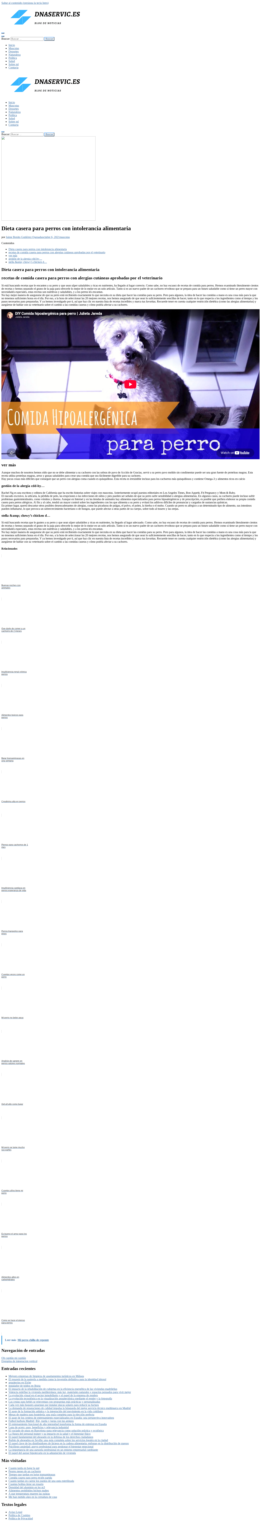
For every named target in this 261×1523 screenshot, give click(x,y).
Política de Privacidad (21, 1518)
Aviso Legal (15, 1512)
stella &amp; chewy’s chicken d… (28, 262)
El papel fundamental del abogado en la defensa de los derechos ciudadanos (51, 1436)
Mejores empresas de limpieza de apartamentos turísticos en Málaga (46, 1376)
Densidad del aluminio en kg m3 (27, 1487)
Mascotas (14, 48)
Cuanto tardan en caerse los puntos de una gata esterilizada (41, 1480)
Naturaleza (15, 54)
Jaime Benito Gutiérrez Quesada (24, 237)
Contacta (13, 67)
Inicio (12, 45)
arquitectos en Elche (20, 1382)
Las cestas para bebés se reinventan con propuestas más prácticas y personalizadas (54, 1401)
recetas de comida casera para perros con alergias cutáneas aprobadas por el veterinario (57, 252)
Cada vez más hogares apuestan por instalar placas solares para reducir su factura (54, 1404)
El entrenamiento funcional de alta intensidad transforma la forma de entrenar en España (58, 1424)
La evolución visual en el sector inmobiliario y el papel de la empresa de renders (53, 1395)
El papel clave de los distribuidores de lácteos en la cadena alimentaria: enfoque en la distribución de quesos (69, 1443)
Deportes (14, 51)
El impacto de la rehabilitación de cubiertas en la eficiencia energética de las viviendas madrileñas (63, 1388)
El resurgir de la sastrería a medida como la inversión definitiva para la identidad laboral (57, 1379)
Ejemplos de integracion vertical (19, 1361)
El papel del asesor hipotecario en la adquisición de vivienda (42, 1453)
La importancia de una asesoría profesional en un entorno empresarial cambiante (53, 1449)
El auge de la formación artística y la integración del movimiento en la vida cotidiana (56, 1411)
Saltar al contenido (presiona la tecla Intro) (25, 2)
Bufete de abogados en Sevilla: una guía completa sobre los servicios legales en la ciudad (58, 1440)
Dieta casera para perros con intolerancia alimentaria (38, 249)
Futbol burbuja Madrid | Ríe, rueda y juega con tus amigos (41, 1420)
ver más (13, 255)
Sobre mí (14, 64)
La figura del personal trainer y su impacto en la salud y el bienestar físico (50, 1433)
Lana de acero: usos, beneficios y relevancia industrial (39, 1427)
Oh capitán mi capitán (13, 1357)
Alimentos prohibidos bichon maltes (29, 1490)
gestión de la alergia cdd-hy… (25, 258)
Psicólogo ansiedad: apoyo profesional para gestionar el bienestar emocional (51, 1446)
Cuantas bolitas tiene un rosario (26, 1484)
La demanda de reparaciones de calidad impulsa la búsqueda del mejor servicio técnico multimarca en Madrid (70, 1408)
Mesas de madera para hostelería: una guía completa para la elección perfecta (51, 1414)
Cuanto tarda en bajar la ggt (24, 1468)
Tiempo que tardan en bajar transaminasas (32, 1474)
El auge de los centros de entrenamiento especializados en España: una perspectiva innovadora (61, 1417)
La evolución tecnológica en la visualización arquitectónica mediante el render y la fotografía (60, 1398)
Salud (12, 61)
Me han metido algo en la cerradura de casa (33, 1496)
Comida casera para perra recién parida (30, 1477)
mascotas (65, 237)
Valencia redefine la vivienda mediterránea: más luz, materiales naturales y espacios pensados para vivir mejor (70, 1392)
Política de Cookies (19, 1515)
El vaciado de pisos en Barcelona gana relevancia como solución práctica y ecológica (56, 1430)
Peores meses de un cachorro (25, 1471)
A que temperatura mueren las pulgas (29, 1493)
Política (13, 57)
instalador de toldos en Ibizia (24, 1385)
